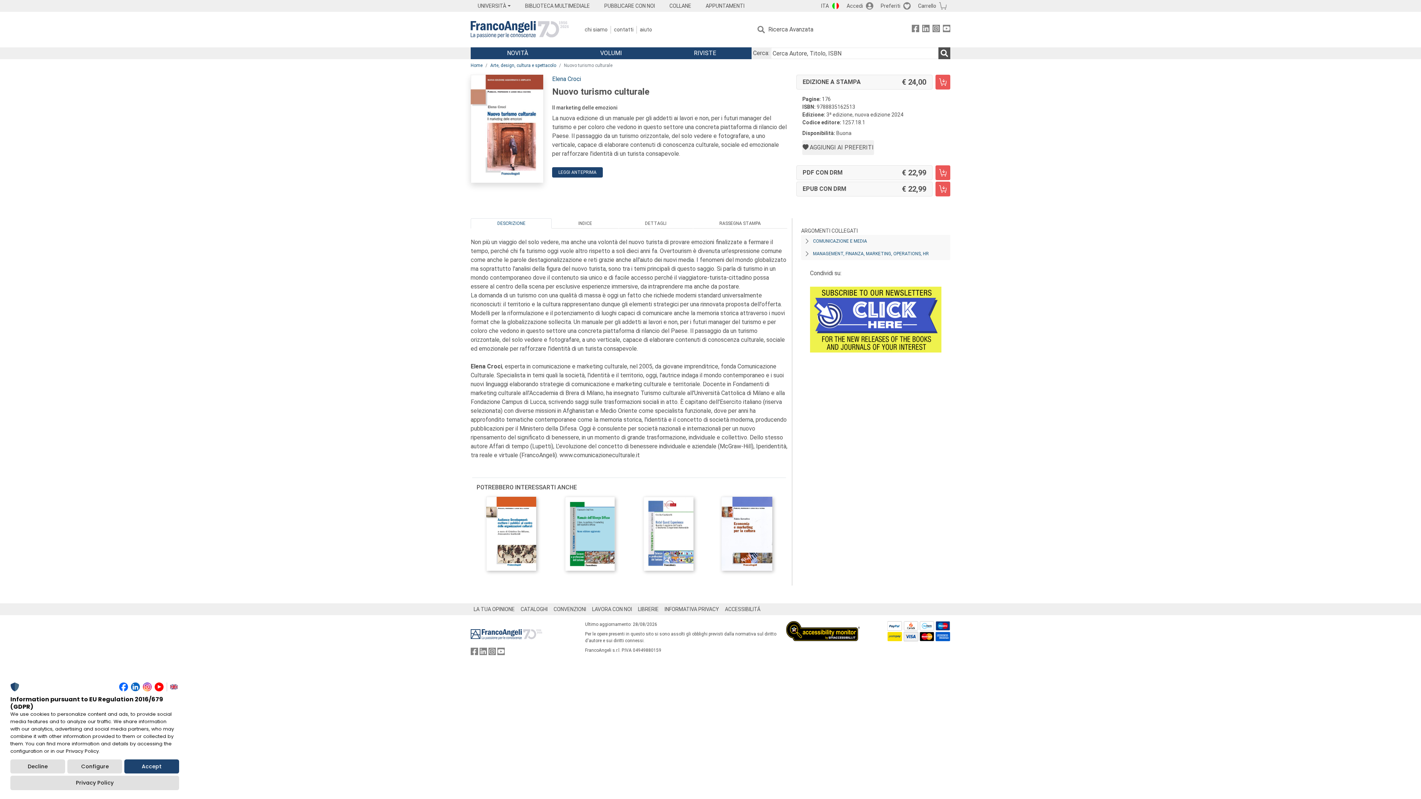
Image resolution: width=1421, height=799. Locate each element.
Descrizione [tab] (511, 223)
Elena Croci (566, 78)
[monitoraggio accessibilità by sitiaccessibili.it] (823, 625)
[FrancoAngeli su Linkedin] (926, 30)
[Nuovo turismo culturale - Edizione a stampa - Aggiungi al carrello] (942, 82)
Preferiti (890, 6)
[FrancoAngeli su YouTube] (946, 30)
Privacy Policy (95, 782)
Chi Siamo (596, 30)
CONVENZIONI (570, 609)
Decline (38, 766)
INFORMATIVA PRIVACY (692, 609)
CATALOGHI (534, 609)
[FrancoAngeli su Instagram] (936, 30)
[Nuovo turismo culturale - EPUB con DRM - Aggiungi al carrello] (942, 189)
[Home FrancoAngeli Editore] (520, 29)
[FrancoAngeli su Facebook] (915, 30)
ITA (825, 6)
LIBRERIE (648, 609)
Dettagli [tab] (655, 223)
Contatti (624, 30)
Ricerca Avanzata (790, 29)
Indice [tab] (585, 223)
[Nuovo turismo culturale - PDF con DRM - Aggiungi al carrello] (942, 172)
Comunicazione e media (840, 241)
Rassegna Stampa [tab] (740, 223)
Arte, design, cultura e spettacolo (523, 65)
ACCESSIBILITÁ (742, 609)
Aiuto (646, 30)
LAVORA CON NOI (612, 609)
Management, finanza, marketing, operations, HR (871, 253)
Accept (152, 766)
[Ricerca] (944, 53)
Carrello (927, 6)
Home (477, 65)
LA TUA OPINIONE (494, 609)
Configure (95, 766)
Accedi (855, 6)
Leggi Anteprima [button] (577, 172)
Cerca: (761, 53)
